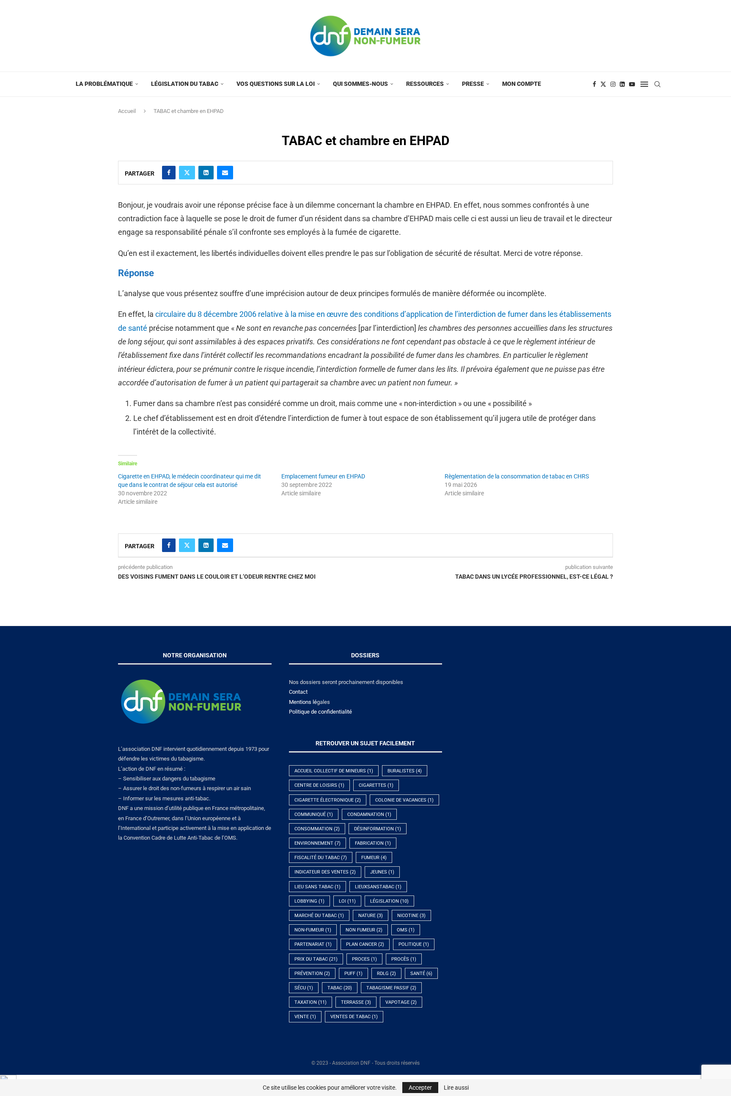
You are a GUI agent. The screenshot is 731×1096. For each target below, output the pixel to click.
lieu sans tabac (317, 887)
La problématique (104, 83)
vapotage (401, 1002)
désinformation (377, 829)
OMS (406, 930)
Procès (403, 959)
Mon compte (521, 83)
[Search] (657, 84)
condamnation (369, 814)
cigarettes (376, 785)
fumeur (374, 857)
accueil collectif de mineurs (333, 771)
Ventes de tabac (354, 1016)
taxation (310, 1002)
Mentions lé (303, 702)
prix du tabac (316, 959)
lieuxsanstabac (378, 887)
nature (370, 915)
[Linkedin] (622, 84)
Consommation (317, 829)
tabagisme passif (391, 988)
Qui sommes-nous (360, 83)
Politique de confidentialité (320, 712)
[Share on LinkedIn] (206, 172)
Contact (298, 692)
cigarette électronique (327, 800)
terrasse (356, 1002)
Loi (347, 901)
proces (364, 959)
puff (353, 973)
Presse (473, 83)
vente (305, 1016)
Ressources (425, 83)
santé (421, 973)
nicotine (411, 915)
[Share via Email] (225, 172)
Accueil (127, 111)
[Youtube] (632, 84)
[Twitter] (603, 84)
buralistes (404, 771)
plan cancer (365, 944)
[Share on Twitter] (187, 172)
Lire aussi (456, 1088)
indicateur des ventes (325, 872)
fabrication (373, 843)
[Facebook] (594, 84)
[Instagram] (613, 84)
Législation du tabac (184, 83)
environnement (317, 843)
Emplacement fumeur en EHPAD (323, 476)
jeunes (382, 872)
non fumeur (364, 930)
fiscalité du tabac (320, 857)
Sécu (303, 988)
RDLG (386, 973)
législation (389, 901)
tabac (339, 988)
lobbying (309, 901)
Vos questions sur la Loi (275, 83)
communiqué (313, 814)
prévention (312, 973)
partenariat (313, 944)
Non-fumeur (312, 930)
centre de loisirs (319, 785)
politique (413, 944)
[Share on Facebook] (169, 172)
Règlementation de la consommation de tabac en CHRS (517, 476)
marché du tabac (319, 915)
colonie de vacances (404, 800)
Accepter (420, 1087)
